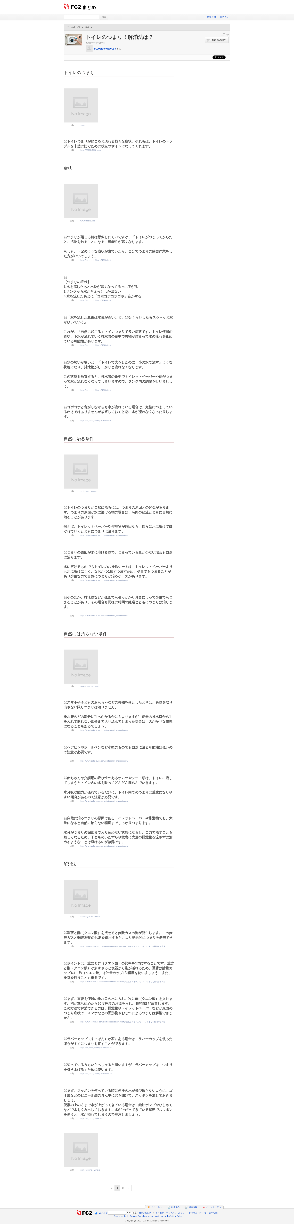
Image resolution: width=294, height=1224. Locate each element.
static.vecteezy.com (88, 491)
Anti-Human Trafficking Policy (169, 1216)
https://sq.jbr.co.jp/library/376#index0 (95, 260)
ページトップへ (213, 1207)
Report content (121, 1216)
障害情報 (193, 1207)
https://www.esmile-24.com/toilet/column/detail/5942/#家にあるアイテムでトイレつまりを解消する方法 (122, 946)
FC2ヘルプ (103, 1213)
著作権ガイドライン (198, 1213)
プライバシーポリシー (176, 1213)
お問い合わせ (145, 1213)
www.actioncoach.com (89, 686)
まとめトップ (73, 27)
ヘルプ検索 (131, 1213)
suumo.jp (84, 125)
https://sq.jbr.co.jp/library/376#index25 (96, 1048)
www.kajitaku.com (87, 221)
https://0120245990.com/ (90, 150)
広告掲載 (213, 1213)
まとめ (89, 7)
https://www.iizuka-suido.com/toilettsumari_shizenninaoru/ (104, 535)
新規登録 (211, 17)
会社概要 (160, 1213)
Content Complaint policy (141, 1216)
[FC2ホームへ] (84, 1213)
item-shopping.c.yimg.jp (90, 1170)
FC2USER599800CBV (105, 48)
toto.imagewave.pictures (90, 917)
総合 (87, 27)
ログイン (224, 17)
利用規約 (175, 1207)
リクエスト (157, 1207)
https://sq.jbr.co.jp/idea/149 (91, 1118)
